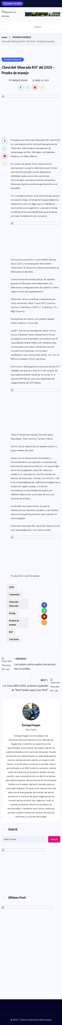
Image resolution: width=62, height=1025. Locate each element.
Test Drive (14, 639)
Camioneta (14, 594)
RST (11, 632)
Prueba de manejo (14, 622)
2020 (11, 587)
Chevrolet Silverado (13, 603)
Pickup (12, 613)
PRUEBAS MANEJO (21, 37)
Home (4, 37)
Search (54, 839)
